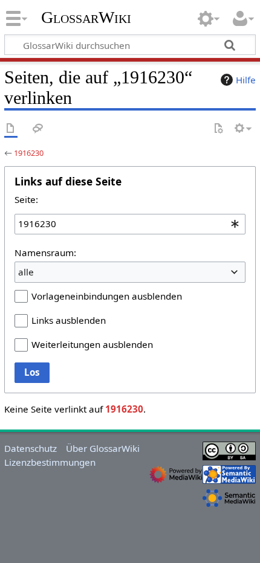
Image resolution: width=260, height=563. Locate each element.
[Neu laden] (218, 129)
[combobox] (130, 224)
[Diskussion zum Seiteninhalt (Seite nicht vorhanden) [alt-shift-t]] (38, 129)
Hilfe (246, 80)
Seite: (26, 199)
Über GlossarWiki (103, 448)
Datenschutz (30, 448)
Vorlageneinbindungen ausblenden (106, 296)
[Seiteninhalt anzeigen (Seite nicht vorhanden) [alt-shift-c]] (11, 129)
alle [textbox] (26, 272)
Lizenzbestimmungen (50, 462)
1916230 (29, 152)
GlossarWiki (86, 17)
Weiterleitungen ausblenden (92, 344)
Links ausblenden (68, 320)
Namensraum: (45, 252)
